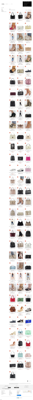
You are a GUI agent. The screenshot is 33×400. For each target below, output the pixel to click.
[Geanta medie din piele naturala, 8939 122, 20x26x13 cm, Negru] (12, 81)
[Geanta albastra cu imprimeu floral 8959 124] (20, 331)
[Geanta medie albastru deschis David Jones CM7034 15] (20, 354)
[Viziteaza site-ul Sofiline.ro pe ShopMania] (18, 397)
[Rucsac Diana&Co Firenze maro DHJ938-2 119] (12, 308)
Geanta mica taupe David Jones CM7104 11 (20, 216)
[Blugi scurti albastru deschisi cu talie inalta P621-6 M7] (28, 276)
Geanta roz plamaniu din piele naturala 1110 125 (28, 85)
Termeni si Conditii (2, 392)
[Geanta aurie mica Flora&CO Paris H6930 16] (20, 69)
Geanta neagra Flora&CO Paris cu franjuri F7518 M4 (20, 226)
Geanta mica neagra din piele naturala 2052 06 (28, 259)
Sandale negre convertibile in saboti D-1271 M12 (20, 205)
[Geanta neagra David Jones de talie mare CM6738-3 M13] (20, 15)
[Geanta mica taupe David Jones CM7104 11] (20, 212)
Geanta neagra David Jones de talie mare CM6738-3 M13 (20, 19)
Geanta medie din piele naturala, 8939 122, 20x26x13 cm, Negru (12, 85)
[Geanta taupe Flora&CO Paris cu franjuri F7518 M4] (28, 222)
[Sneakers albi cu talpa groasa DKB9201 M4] (28, 36)
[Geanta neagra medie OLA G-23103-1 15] (12, 354)
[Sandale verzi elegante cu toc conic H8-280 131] (28, 58)
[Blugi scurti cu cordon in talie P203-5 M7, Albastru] (12, 276)
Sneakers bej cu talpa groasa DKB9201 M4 (12, 259)
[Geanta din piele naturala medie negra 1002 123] (20, 146)
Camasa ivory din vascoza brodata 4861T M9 (20, 259)
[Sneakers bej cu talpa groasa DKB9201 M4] (12, 255)
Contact (2, 394)
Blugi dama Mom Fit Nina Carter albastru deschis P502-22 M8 (12, 41)
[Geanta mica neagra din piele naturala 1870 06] (28, 114)
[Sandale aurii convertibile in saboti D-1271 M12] (28, 92)
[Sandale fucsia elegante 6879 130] (12, 26)
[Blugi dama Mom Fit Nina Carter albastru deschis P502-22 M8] (12, 36)
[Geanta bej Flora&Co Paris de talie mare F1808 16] (12, 180)
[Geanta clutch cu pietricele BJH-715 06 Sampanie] (28, 47)
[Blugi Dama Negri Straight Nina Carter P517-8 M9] (20, 114)
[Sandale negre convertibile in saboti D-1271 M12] (20, 201)
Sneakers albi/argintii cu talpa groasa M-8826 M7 (20, 184)
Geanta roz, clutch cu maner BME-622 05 (28, 172)
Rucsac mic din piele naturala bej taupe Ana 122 (12, 216)
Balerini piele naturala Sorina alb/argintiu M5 (12, 172)
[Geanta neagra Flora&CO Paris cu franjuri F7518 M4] (20, 222)
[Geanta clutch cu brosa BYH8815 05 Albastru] (28, 320)
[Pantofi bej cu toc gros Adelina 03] (12, 331)
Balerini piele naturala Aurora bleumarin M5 (12, 324)
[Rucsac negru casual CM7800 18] (12, 244)
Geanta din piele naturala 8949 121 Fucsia (28, 161)
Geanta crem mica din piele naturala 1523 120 (28, 150)
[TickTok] (17, 387)
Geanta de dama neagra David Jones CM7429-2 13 (20, 140)
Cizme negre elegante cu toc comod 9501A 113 (20, 237)
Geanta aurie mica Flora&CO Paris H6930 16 (20, 73)
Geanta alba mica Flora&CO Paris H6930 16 (20, 30)
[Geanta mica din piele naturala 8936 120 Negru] (20, 157)
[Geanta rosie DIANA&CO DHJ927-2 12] (12, 298)
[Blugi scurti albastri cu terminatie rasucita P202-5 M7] (20, 276)
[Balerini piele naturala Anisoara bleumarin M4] (28, 69)
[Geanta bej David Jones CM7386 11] (28, 212)
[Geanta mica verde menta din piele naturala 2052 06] (20, 298)
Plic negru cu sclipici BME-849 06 (12, 368)
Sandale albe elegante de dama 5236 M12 (12, 291)
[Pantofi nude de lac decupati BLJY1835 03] (20, 266)
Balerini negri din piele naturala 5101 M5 (28, 291)
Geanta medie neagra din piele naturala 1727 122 (20, 195)
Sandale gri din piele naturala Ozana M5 (20, 172)
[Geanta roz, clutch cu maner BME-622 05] (28, 168)
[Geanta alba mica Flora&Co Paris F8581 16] (28, 244)
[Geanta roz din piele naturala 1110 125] (28, 364)
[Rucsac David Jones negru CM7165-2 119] (28, 233)
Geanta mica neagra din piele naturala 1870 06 (28, 118)
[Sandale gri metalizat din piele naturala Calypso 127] (28, 308)
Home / (2, 7)
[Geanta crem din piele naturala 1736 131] (12, 135)
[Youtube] (16, 387)
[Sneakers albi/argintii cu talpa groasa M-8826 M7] (20, 180)
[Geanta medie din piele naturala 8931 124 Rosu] (28, 342)
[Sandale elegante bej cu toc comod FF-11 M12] (12, 47)
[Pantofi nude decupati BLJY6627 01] (12, 342)
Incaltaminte (2, 10)
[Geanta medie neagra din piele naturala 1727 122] (20, 190)
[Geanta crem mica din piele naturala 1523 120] (28, 146)
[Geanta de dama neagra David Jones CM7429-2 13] (20, 135)
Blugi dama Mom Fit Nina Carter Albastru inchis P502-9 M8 (12, 226)
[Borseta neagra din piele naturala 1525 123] (12, 146)
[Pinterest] (15, 387)
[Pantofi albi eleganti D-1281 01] (20, 36)
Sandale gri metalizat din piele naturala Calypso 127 (28, 312)
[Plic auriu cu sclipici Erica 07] (28, 26)
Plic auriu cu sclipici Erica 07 (28, 30)
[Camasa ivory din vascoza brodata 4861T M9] (20, 255)
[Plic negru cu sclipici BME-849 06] (12, 364)
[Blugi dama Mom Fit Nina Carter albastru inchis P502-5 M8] (12, 58)
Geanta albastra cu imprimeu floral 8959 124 (20, 336)
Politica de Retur (10, 392)
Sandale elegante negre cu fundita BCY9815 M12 (13, 73)
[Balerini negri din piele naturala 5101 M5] (28, 287)
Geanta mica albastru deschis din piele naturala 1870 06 (12, 270)
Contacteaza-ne (19, 395)
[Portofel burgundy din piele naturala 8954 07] (12, 92)
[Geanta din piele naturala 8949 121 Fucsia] (28, 157)
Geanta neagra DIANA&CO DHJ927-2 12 (12, 19)
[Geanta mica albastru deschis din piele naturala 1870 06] (12, 266)
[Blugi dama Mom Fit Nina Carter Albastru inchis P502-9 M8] (12, 222)
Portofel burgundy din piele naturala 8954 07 (12, 96)
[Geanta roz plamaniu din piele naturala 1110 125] (28, 81)
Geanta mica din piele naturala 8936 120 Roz (20, 85)
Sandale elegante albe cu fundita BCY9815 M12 (20, 52)
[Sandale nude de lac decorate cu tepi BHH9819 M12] (28, 124)
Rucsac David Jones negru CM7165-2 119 (28, 237)
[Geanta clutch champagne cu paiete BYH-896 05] (20, 124)
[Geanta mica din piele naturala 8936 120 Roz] (20, 81)
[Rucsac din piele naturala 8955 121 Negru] (12, 157)
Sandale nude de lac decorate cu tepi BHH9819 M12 (28, 129)
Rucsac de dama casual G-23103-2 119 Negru (20, 347)
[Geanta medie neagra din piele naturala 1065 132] (12, 374)
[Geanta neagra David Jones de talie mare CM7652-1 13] (28, 298)
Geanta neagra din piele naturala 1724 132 (20, 368)
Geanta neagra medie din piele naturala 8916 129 (28, 184)
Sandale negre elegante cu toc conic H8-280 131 (28, 19)
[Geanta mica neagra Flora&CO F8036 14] (28, 266)
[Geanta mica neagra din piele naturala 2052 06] (28, 255)
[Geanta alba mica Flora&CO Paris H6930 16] (20, 26)
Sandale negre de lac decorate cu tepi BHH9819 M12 (20, 291)
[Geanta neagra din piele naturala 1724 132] (20, 364)
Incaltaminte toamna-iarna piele (3, 11)
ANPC (9, 394)
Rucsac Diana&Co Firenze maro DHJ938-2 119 (12, 312)
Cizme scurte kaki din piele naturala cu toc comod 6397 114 (28, 107)
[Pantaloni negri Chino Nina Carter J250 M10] (20, 103)
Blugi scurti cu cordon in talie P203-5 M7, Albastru (12, 280)
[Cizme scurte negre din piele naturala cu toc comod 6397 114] (12, 114)
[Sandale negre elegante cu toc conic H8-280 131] (28, 15)
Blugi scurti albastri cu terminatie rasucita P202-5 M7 (20, 280)
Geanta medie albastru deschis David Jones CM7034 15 (20, 358)
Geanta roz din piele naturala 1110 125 (28, 368)
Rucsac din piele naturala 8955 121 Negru (13, 161)
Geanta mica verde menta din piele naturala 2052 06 (20, 302)
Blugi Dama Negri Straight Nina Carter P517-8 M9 (20, 118)
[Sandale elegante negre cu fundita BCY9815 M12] (12, 69)
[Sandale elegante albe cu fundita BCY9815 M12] (20, 47)
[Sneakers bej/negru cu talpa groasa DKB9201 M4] (12, 124)
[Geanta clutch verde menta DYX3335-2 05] (28, 331)
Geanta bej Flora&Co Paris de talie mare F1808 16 (12, 184)
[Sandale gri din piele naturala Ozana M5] (20, 168)
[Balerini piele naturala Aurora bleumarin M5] (12, 320)
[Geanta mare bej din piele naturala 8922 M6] (28, 201)
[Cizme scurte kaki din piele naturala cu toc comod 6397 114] (28, 103)
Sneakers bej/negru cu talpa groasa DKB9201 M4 (13, 129)
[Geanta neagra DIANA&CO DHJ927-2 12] (12, 15)
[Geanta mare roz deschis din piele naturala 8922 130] (12, 190)
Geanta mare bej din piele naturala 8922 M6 (28, 205)
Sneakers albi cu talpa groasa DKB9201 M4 (28, 41)
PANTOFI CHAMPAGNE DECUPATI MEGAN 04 (20, 312)
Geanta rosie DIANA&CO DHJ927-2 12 (12, 302)
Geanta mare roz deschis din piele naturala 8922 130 (13, 195)
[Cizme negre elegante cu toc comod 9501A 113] (20, 233)
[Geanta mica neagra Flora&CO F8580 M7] (28, 190)
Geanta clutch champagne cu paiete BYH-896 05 (20, 129)
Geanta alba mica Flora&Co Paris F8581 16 (28, 248)
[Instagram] (18, 387)
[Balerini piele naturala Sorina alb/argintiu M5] (12, 168)
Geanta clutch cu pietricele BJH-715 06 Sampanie (28, 52)
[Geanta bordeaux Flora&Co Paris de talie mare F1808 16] (12, 233)
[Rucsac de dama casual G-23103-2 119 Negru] (20, 342)
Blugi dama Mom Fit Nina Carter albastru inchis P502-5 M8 (12, 62)
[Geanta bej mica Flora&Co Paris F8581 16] (12, 201)
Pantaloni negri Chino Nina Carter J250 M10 (20, 107)
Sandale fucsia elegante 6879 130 (13, 30)
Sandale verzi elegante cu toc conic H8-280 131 (28, 62)
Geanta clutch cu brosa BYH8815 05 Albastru (28, 324)
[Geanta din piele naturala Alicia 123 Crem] (28, 135)
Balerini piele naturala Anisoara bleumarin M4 (28, 73)
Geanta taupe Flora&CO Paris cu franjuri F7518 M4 (28, 226)
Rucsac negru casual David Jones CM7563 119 (12, 107)
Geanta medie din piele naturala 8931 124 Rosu (28, 347)
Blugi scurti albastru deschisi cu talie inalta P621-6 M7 (28, 280)
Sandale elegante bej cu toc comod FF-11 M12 (12, 52)
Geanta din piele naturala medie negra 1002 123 (20, 150)
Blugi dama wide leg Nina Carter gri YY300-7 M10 (20, 62)
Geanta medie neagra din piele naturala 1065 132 (12, 379)
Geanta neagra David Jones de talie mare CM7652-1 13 (28, 302)
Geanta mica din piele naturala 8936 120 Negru (20, 161)
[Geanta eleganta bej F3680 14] (20, 244)
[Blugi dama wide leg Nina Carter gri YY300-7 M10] (20, 58)
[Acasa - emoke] (3, 4)
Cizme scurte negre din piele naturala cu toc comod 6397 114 (12, 118)
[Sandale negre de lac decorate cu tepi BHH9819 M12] (20, 287)
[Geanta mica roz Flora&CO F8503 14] (28, 354)
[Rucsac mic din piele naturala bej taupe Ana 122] (12, 212)
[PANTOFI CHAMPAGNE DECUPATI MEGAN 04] (20, 308)
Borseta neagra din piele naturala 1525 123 (12, 150)
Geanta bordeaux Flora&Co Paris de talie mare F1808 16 (12, 237)
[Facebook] (14, 387)
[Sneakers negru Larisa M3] (20, 320)
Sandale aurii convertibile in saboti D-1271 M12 (28, 96)
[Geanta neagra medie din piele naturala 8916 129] (28, 180)
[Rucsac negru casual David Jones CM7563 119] (12, 103)
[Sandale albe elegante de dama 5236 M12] (12, 287)
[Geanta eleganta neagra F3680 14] (20, 92)
